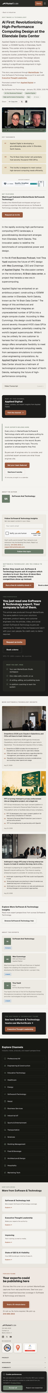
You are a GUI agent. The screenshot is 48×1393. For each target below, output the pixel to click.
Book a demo (12, 649)
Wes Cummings (15, 265)
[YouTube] (11, 1337)
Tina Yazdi (16, 983)
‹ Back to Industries (9, 12)
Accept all (13, 1388)
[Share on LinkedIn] (26, 101)
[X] (7, 1337)
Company (8, 948)
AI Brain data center (33, 273)
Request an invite (12, 215)
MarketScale (33, 72)
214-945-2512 (16, 545)
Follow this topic (24, 551)
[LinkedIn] (3, 1337)
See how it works (15, 472)
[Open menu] (45, 3)
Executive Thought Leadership (14, 78)
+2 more (36, 97)
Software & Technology (14, 17)
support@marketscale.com (15, 547)
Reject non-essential (34, 1388)
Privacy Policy (16, 1383)
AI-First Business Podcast (21, 257)
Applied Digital (27, 82)
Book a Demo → (7, 1333)
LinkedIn (7, 974)
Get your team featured (17, 465)
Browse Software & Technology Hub (19, 921)
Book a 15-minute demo (16, 1304)
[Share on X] (22, 101)
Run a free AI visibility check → (18, 585)
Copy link (14, 102)
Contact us (5, 1330)
